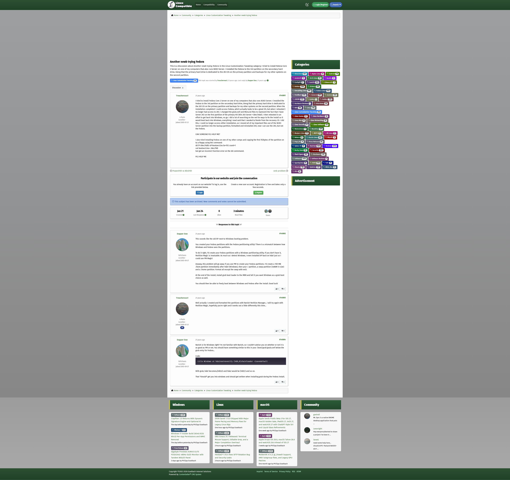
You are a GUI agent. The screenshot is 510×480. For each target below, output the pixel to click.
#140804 (282, 340)
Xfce (297, 171)
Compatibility (209, 4)
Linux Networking (318, 120)
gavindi (316, 414)
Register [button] (259, 193)
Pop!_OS (298, 142)
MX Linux (330, 133)
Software (300, 159)
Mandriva (316, 129)
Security (317, 150)
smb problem (279, 171)
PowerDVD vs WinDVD (182, 171)
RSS (293, 471)
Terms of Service (271, 471)
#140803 (282, 298)
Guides (312, 99)
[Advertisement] (255, 38)
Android (333, 74)
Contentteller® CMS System (190, 474)
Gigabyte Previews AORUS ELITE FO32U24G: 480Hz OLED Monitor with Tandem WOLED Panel (187, 454)
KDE (297, 108)
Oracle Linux (315, 137)
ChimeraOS (329, 82)
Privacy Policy (284, 471)
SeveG (316, 439)
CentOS (313, 82)
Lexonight (317, 428)
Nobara (298, 137)
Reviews (330, 146)
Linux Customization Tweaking (183, 80)
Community (222, 4)
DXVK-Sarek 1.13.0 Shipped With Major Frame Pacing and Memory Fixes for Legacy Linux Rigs (232, 421)
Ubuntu (299, 167)
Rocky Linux (300, 150)
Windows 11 (179, 430)
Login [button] (201, 193)
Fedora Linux (323, 91)
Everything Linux (302, 91)
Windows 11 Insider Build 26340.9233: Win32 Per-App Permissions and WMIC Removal (188, 436)
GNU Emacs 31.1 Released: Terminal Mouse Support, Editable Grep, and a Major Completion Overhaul (231, 439)
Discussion (177, 87)
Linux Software (320, 125)
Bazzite (330, 78)
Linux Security (300, 125)
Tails (328, 163)
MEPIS (317, 133)
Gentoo (331, 95)
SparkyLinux (300, 163)
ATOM (299, 471)
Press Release (315, 142)
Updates (314, 167)
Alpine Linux (317, 74)
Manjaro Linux (301, 133)
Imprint (260, 471)
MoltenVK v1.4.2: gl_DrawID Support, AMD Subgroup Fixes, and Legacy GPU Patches (275, 457)
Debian (299, 86)
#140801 (282, 95)
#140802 (282, 234)
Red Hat (315, 146)
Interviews (321, 103)
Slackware (318, 154)
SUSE (316, 163)
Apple (266, 415)
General (316, 95)
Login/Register (321, 4)
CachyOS (298, 82)
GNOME (298, 99)
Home (198, 4)
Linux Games (300, 116)
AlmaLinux (300, 74)
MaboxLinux (300, 129)
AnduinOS (299, 78)
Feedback (299, 95)
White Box (330, 167)
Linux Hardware (319, 116)
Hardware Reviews (302, 103)
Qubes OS (299, 146)
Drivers (314, 86)
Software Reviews (319, 159)
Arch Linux (315, 78)
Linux (310, 108)
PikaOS (331, 137)
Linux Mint (299, 120)
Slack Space (300, 154)
